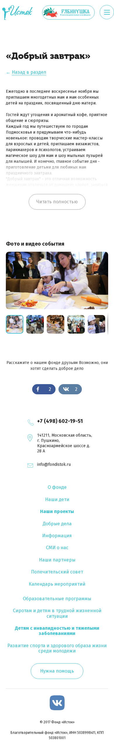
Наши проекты (57, 511)
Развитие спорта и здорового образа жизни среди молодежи (57, 648)
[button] (36, 324)
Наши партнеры (57, 560)
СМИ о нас (57, 547)
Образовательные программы (57, 598)
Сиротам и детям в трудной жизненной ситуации (57, 613)
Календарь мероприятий (57, 584)
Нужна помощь (57, 671)
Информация (57, 535)
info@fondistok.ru (54, 464)
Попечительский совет (57, 572)
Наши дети (57, 499)
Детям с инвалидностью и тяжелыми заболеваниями (57, 630)
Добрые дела (57, 523)
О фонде (57, 487)
